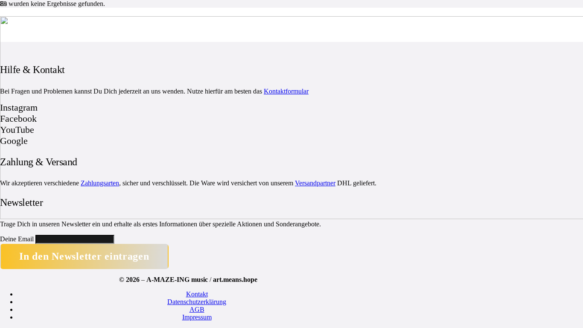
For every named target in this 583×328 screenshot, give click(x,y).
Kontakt (197, 294)
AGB (196, 309)
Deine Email (17, 239)
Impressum (197, 317)
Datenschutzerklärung (196, 301)
